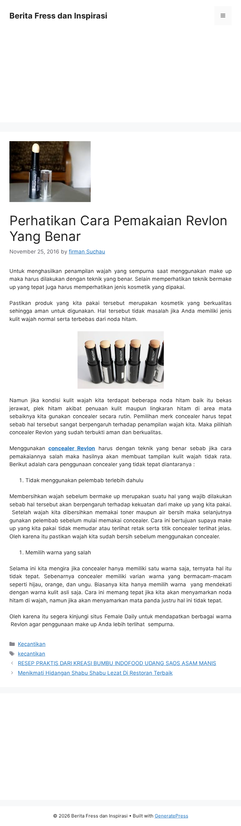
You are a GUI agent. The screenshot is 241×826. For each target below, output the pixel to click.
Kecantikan (32, 644)
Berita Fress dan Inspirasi (58, 15)
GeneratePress (171, 816)
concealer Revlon (71, 448)
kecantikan (31, 654)
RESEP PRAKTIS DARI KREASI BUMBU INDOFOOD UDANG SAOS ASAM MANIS (117, 663)
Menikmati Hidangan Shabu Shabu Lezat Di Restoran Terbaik (95, 673)
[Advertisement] (120, 78)
